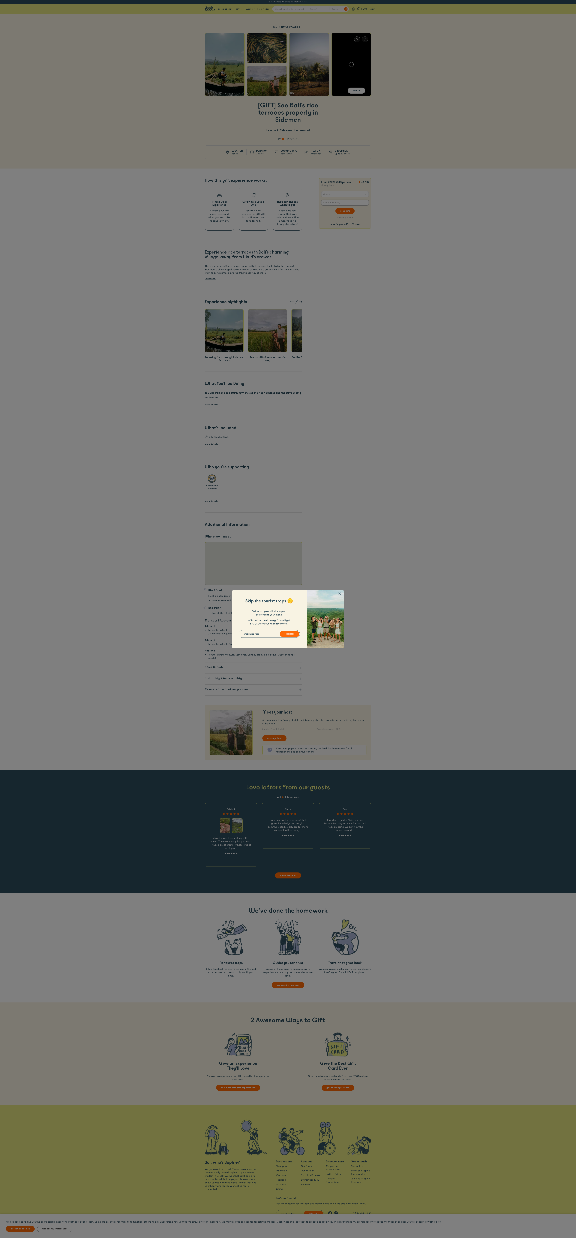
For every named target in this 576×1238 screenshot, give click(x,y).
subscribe (289, 633)
